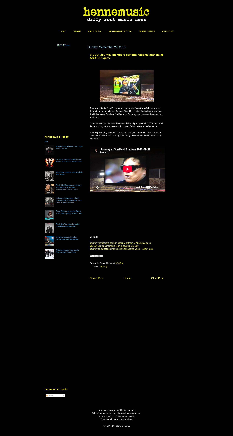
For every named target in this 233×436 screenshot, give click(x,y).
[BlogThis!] (93, 256)
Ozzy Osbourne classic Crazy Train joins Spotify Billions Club (69, 212)
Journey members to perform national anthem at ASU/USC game (120, 243)
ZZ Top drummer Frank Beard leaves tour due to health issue (69, 160)
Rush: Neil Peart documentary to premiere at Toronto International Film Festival (68, 187)
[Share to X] (96, 256)
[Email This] (91, 256)
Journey (103, 266)
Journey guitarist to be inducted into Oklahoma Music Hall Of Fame (121, 249)
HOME (63, 31)
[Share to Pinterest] (101, 256)
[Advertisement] (65, 71)
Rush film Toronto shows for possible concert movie (68, 225)
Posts (50, 396)
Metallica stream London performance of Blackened (67, 238)
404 (46, 142)
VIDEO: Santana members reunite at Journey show (114, 246)
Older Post (157, 278)
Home (127, 278)
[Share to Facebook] (98, 256)
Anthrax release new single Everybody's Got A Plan (67, 251)
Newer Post (96, 278)
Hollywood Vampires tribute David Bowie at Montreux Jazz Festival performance (69, 200)
